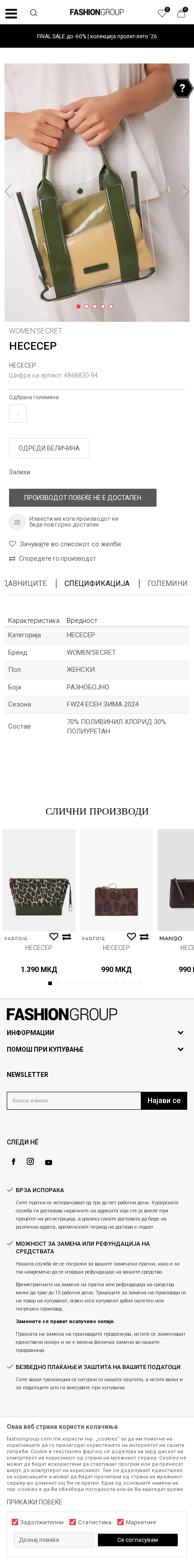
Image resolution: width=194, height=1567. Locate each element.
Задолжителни (42, 1522)
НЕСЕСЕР (22, 365)
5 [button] (112, 307)
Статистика (94, 1522)
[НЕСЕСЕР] (38, 880)
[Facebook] (13, 1161)
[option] (97, 36)
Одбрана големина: (34, 397)
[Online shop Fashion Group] (97, 12)
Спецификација (97, 583)
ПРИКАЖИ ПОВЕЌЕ (34, 1502)
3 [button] (96, 307)
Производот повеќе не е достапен (82, 497)
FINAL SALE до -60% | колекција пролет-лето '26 (97, 36)
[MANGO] (171, 938)
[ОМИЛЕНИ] (167, 16)
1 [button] (80, 307)
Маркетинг (141, 1522)
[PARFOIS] (16, 938)
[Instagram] (30, 1161)
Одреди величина (49, 448)
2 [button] (88, 307)
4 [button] (104, 307)
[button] (33, 14)
